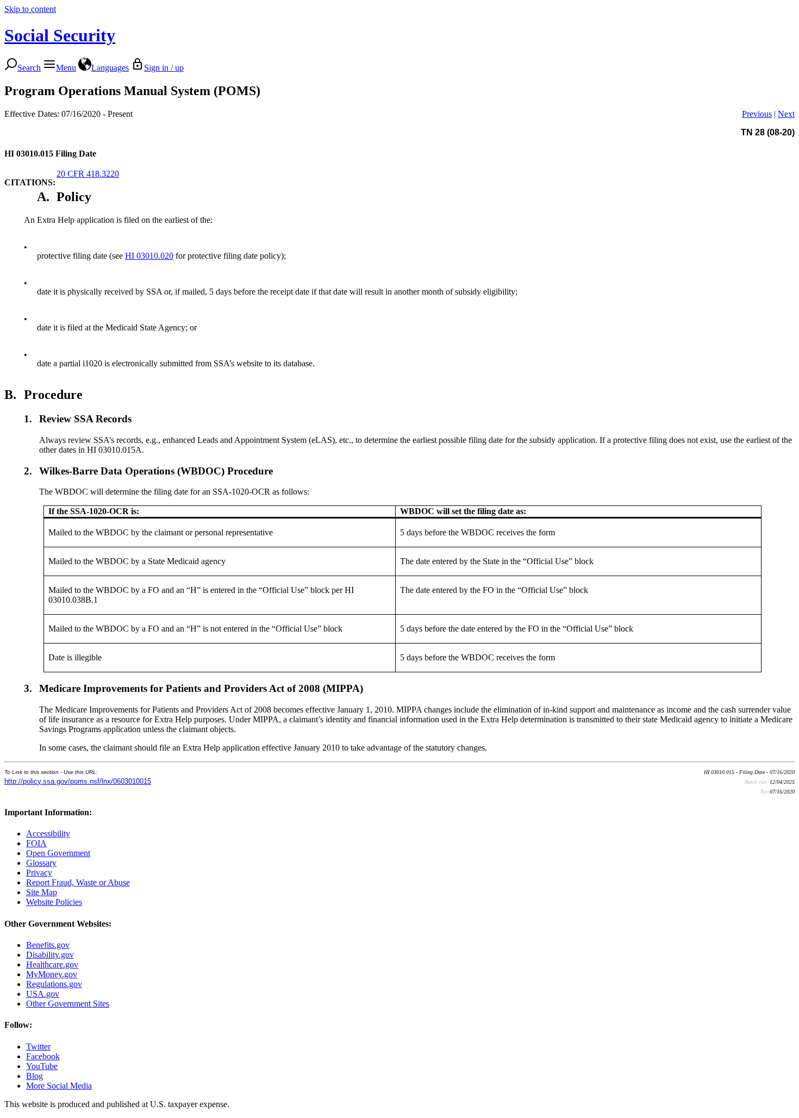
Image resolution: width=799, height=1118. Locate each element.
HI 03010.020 (149, 255)
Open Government (58, 853)
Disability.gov (50, 954)
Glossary (41, 862)
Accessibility (48, 833)
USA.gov (42, 993)
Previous (757, 113)
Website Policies (54, 902)
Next (786, 113)
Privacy (39, 872)
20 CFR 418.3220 (88, 173)
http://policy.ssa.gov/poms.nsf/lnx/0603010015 (77, 781)
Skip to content (30, 9)
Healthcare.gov (52, 964)
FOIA (36, 843)
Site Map (41, 892)
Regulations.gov (54, 984)
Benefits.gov (48, 945)
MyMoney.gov (51, 974)
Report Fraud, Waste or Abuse (78, 882)
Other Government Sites (67, 1003)
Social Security (59, 35)
